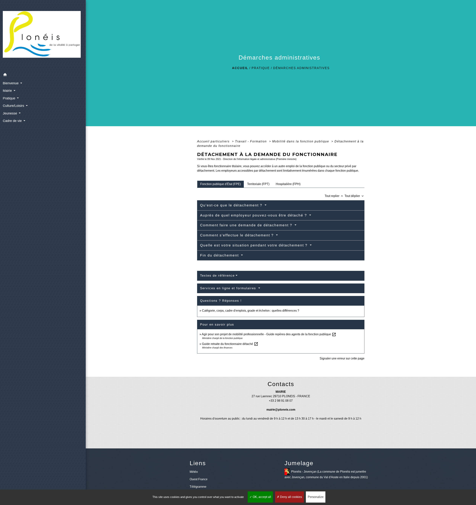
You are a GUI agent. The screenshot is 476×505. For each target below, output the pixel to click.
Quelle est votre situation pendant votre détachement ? (254, 245)
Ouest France (199, 479)
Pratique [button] (9, 98)
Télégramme (198, 486)
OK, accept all (261, 496)
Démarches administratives (301, 68)
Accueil (240, 68)
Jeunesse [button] (10, 113)
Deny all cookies (290, 496)
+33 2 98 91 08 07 (281, 400)
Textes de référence (217, 275)
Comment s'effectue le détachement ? (237, 235)
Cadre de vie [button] (13, 121)
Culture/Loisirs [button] (14, 106)
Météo (194, 471)
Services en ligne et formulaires (228, 288)
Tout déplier (354, 195)
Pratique (261, 68)
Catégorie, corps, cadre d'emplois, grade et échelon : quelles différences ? (250, 310)
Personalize (316, 496)
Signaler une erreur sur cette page (342, 358)
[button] (43, 75)
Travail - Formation (251, 141)
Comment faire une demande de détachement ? (247, 225)
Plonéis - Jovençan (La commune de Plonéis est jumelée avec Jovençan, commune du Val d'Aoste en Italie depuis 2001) (326, 474)
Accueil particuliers (214, 141)
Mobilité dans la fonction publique (301, 141)
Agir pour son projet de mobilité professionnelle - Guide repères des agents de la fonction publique (269, 334)
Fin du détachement (220, 255)
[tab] (220, 184)
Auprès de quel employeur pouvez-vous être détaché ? (254, 215)
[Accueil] (43, 35)
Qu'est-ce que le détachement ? (232, 205)
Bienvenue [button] (11, 83)
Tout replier (334, 195)
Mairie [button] (8, 91)
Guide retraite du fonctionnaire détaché (230, 343)
